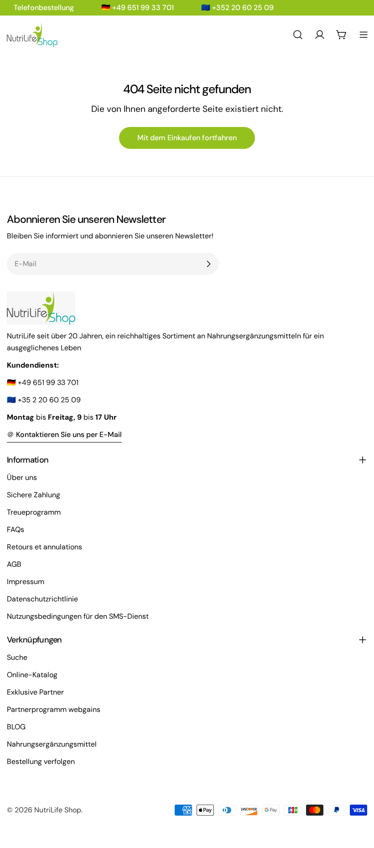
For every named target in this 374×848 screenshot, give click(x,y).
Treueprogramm (34, 512)
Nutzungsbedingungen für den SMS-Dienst (78, 616)
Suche (17, 657)
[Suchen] (298, 35)
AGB (14, 564)
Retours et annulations (44, 547)
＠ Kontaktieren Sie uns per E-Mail (64, 434)
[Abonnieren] (208, 264)
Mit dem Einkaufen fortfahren (187, 137)
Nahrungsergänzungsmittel (52, 744)
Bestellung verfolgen (41, 761)
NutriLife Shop (57, 810)
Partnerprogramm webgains (53, 709)
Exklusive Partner (35, 692)
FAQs (15, 529)
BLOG (16, 727)
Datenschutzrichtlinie (42, 599)
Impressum (25, 581)
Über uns (22, 477)
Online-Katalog (32, 674)
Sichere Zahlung (33, 495)
